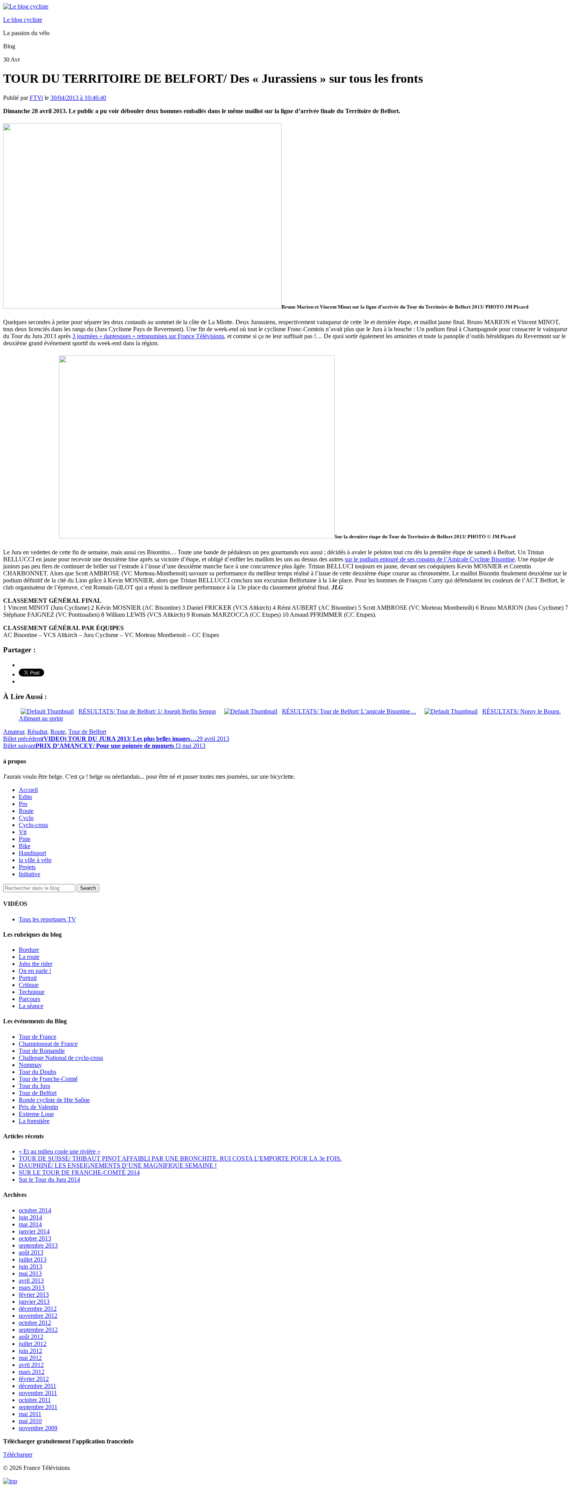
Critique (29, 985)
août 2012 (31, 1336)
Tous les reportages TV (47, 919)
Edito (25, 796)
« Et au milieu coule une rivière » (59, 1151)
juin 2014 (30, 1217)
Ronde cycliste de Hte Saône (54, 1100)
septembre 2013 (38, 1245)
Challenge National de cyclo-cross (61, 1057)
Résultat (37, 731)
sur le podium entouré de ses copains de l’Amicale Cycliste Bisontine (430, 559)
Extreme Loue (36, 1114)
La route (29, 956)
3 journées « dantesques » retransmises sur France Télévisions (148, 336)
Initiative (29, 874)
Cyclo (26, 818)
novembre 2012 (38, 1315)
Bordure (29, 949)
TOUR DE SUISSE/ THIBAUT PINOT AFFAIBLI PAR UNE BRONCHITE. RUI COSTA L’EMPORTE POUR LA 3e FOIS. (180, 1158)
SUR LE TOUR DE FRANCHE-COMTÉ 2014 (79, 1172)
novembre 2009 (38, 1428)
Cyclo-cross (33, 825)
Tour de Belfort (87, 731)
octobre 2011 (35, 1400)
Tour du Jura (34, 1086)
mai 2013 (30, 1273)
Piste (24, 839)
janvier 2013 (34, 1301)
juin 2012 (30, 1350)
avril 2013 (31, 1280)
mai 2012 (30, 1357)
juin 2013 (30, 1266)
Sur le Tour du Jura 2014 (49, 1179)
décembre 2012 (38, 1308)
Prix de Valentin (38, 1107)
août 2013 (31, 1252)
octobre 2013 (35, 1238)
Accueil (28, 789)
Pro (23, 804)
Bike (24, 846)
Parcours (29, 999)
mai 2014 (30, 1224)
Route (57, 731)
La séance (31, 1006)
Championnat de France (48, 1043)
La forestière (34, 1121)
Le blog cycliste (22, 19)
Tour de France (37, 1036)
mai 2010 (30, 1421)
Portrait (28, 977)
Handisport (32, 853)
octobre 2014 (35, 1210)
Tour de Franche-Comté (48, 1079)
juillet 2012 (32, 1343)
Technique (32, 992)
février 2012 (34, 1379)
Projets (27, 867)
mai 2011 (30, 1414)
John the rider (35, 963)
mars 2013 (32, 1287)
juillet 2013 (32, 1259)
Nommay (30, 1064)
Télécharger (17, 1454)
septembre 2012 (38, 1329)
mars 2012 (32, 1372)
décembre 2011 (37, 1386)
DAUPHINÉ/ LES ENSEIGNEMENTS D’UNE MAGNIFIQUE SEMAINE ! (118, 1165)
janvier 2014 (34, 1231)
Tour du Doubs (37, 1072)
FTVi (36, 97)
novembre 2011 (38, 1393)
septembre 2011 (38, 1407)
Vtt (23, 832)
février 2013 (34, 1294)
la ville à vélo (35, 860)
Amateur (13, 731)
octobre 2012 (35, 1322)
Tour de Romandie (42, 1050)
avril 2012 (31, 1364)
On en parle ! (35, 970)
